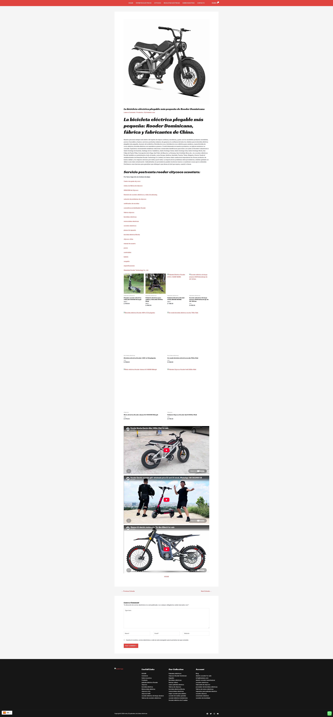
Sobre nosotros (189, 3)
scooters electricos (130, 226)
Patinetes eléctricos (143, 3)
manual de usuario (130, 243)
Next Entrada (206, 591)
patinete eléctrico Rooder (150, 682)
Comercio (145, 676)
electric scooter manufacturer (205, 680)
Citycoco (157, 3)
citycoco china (128, 239)
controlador (127, 252)
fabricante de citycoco (203, 684)
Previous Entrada (128, 591)
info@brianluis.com (202, 678)
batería (126, 257)
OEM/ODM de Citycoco (131, 190)
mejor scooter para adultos (177, 693)
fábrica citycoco (129, 212)
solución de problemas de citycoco (135, 199)
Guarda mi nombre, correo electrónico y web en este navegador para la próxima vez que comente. (157, 640)
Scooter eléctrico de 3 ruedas (178, 700)
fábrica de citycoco (175, 687)
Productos (139, 112)
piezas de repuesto (130, 230)
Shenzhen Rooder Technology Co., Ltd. (136, 270)
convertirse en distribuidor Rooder (135, 208)
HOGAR (166, 576)
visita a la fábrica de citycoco (133, 186)
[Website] (196, 634)
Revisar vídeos (173, 682)
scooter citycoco (201, 693)
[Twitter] (211, 713)
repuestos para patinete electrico (206, 691)
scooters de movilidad (203, 698)
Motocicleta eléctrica (148, 689)
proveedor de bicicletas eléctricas (206, 687)
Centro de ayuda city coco (132, 181)
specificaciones (130, 266)
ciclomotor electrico (202, 696)
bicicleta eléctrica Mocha (132, 234)
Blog (197, 673)
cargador (127, 261)
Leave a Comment (129, 112)
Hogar (131, 3)
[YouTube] (218, 713)
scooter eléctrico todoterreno (178, 698)
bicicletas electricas (130, 217)
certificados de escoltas (131, 203)
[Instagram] (214, 713)
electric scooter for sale (203, 676)
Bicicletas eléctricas (172, 3)
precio (126, 248)
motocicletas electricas (131, 221)
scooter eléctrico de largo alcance (153, 696)
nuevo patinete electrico (176, 684)
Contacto (201, 3)
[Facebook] (207, 713)
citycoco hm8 (146, 693)
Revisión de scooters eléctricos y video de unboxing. (140, 195)
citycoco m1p (146, 691)
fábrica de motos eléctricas (205, 689)
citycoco (144, 684)
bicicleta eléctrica (147, 687)
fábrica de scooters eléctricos (151, 698)
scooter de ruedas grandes (177, 696)
